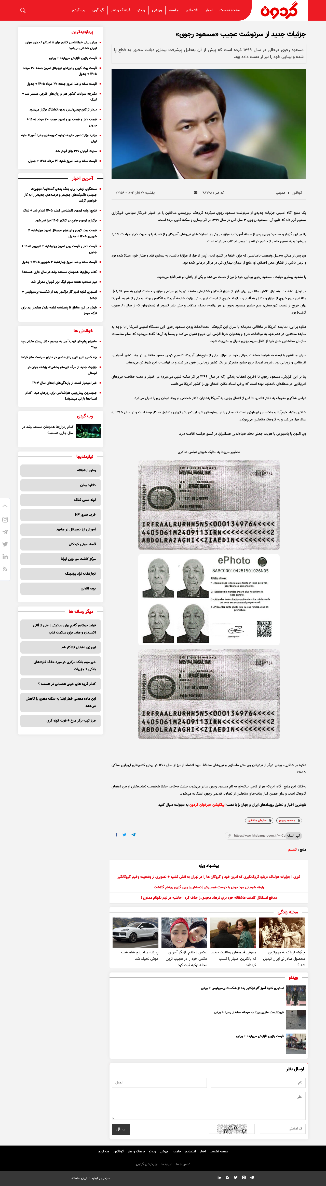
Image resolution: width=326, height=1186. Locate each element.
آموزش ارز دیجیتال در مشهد (76, 529)
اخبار (208, 10)
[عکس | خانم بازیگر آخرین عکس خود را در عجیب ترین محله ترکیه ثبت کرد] (184, 932)
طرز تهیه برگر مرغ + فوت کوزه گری (71, 721)
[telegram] (133, 835)
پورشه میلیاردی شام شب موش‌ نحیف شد (139, 956)
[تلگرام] (5, 532)
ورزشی (157, 10)
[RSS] (5, 569)
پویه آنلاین (88, 588)
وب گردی (78, 10)
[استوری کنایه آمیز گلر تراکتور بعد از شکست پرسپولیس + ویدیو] (296, 995)
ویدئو (141, 10)
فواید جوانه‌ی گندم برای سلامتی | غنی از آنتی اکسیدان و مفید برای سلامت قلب (64, 629)
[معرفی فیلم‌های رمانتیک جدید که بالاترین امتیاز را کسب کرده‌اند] (233, 932)
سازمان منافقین (257, 820)
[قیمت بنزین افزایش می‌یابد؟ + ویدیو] (296, 1043)
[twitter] (124, 835)
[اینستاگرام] (5, 520)
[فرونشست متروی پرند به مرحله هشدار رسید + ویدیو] (296, 1019)
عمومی (280, 192)
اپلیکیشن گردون (146, 1164)
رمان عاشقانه (86, 470)
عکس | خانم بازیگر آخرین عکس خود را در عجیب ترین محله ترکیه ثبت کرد (186, 959)
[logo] (280, 10)
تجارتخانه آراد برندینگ (80, 574)
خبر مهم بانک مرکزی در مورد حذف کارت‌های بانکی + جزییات (65, 665)
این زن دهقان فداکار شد (78, 647)
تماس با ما (183, 1164)
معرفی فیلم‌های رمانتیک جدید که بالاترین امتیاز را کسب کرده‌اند (233, 959)
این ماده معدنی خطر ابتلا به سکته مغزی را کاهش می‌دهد (61, 702)
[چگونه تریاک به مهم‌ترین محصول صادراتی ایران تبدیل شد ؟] (282, 932)
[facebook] (116, 835)
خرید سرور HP (85, 515)
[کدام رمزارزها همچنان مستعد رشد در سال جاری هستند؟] (88, 431)
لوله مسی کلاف (85, 500)
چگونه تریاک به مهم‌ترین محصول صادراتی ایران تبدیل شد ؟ (284, 959)
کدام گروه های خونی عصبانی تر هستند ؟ (67, 684)
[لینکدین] (5, 557)
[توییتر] (5, 545)
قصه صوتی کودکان (82, 544)
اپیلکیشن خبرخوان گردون (207, 805)
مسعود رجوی (287, 820)
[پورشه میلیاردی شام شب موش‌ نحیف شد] (135, 932)
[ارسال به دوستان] (195, 192)
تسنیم (292, 850)
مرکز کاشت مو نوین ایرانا (78, 559)
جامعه (174, 10)
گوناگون (98, 10)
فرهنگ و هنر (120, 10)
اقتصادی (192, 10)
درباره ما (166, 1164)
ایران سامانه (79, 1178)
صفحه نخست (230, 10)
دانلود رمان (88, 485)
